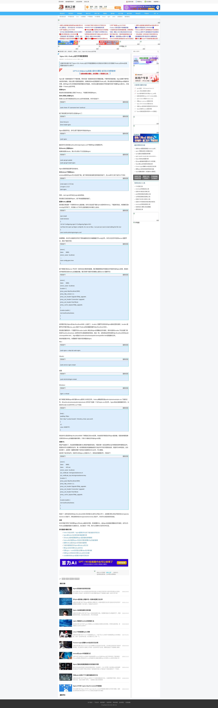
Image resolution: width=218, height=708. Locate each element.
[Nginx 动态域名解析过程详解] (65, 612)
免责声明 (109, 702)
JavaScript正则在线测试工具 (143, 204)
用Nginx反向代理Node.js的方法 (73, 548)
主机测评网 (79, 1)
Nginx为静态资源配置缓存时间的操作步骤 (86, 664)
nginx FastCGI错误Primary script (145, 98)
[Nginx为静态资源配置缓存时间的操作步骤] (65, 666)
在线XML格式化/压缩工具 (142, 191)
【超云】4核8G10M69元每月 (92, 36)
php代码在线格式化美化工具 (143, 194)
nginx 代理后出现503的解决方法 (144, 151)
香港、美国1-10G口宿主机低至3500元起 (121, 32)
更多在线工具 (139, 209)
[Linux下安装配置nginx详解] (65, 634)
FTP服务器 (90, 16)
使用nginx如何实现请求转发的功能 (145, 169)
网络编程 (79, 13)
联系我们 (102, 702)
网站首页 (62, 13)
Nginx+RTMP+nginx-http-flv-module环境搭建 (87, 686)
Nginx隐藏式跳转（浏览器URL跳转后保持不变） (148, 171)
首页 (65, 51)
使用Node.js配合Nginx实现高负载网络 (75, 543)
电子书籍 (120, 13)
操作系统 (129, 13)
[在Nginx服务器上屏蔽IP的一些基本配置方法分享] (65, 601)
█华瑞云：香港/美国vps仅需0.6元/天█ (120, 36)
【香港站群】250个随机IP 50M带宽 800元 (96, 32)
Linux (77, 16)
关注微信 (148, 1)
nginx (109, 16)
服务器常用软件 (70, 1)
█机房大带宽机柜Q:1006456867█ (144, 27)
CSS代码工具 (139, 186)
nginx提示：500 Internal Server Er (145, 88)
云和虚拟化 (120, 16)
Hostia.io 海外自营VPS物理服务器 (119, 27)
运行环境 (77, 578)
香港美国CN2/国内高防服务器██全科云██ (71, 38)
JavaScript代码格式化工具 (142, 189)
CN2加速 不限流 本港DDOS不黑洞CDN (95, 25)
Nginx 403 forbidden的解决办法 (145, 103)
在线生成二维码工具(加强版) (143, 207)
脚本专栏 (88, 13)
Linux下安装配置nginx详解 (81, 632)
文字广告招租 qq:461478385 (118, 25)
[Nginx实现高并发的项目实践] (65, 590)
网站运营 (138, 13)
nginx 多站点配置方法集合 (144, 91)
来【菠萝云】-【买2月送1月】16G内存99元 (71, 27)
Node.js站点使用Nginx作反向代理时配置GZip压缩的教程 (80, 540)
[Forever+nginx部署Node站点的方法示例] (65, 644)
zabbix (113, 16)
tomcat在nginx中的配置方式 (82, 653)
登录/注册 (130, 1)
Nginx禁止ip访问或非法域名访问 (144, 164)
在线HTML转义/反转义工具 (143, 199)
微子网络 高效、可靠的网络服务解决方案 (121, 34)
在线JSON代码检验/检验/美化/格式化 (145, 201)
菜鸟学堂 (61, 1)
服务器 (112, 13)
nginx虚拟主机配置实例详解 (143, 153)
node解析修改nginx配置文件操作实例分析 (76, 555)
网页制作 (71, 13)
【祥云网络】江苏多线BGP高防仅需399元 (146, 34)
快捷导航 (156, 1)
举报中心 (139, 1)
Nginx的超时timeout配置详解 (144, 109)
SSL (67, 578)
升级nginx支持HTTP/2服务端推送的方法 (85, 675)
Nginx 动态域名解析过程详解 (82, 610)
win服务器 (83, 16)
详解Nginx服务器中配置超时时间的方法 (147, 106)
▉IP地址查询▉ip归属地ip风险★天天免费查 (96, 29)
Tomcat (103, 16)
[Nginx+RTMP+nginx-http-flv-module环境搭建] (65, 688)
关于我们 (90, 702)
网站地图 (115, 702)
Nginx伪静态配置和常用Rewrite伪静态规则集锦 (149, 111)
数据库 (105, 13)
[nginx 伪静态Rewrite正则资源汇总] (65, 623)
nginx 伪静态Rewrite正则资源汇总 (83, 621)
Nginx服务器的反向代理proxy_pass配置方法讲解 (149, 93)
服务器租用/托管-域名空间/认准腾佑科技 (146, 36)
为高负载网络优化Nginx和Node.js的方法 (75, 545)
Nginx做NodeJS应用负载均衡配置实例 (75, 535)
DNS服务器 (97, 16)
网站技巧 (70, 51)
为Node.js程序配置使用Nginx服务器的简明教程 (77, 537)
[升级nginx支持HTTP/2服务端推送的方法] (65, 677)
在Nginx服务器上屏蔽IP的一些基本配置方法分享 (88, 599)
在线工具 (86, 1)
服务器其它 (127, 16)
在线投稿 (128, 702)
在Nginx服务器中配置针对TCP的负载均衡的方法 (148, 161)
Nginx (63, 578)
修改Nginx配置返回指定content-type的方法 (147, 148)
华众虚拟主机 (71, 16)
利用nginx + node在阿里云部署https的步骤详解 (77, 550)
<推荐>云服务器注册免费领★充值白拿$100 (71, 25)
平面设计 (146, 13)
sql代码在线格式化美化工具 (143, 196)
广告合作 (96, 702)
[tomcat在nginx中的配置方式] (65, 655)
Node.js (71, 578)
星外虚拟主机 (63, 16)
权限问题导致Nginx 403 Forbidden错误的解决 (148, 96)
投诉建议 (121, 702)
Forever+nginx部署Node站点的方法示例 (85, 642)
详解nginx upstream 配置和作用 (145, 101)
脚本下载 (97, 13)
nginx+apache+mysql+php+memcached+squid (147, 156)
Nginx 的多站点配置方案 (142, 158)
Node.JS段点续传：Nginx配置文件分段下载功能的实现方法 (81, 532)
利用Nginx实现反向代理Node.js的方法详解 (76, 553)
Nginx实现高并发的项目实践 (81, 588)
